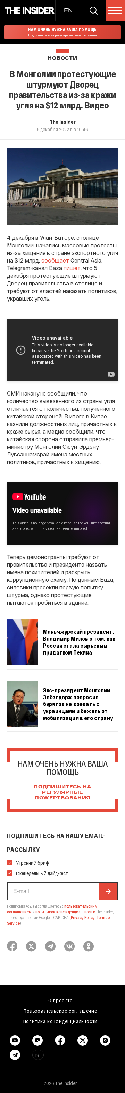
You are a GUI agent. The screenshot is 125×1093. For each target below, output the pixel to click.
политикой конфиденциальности (65, 911)
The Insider (63, 121)
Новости (62, 58)
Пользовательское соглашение (60, 1010)
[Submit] (108, 891)
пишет (72, 268)
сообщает (55, 260)
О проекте (60, 1000)
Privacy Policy (83, 917)
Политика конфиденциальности (60, 1021)
